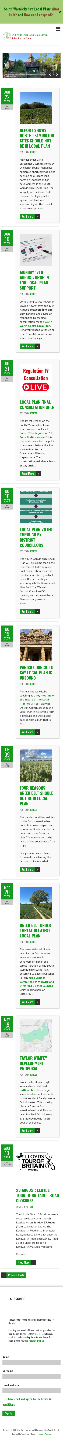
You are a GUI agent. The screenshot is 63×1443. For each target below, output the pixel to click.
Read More (27, 216)
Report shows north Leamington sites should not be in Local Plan (37, 138)
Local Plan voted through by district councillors (36, 537)
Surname (7, 1371)
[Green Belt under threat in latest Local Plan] (36, 889)
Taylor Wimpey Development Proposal (33, 1063)
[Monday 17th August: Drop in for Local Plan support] (36, 236)
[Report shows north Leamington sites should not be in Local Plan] (36, 94)
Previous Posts (16, 1275)
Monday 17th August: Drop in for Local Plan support (34, 280)
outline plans (28, 1090)
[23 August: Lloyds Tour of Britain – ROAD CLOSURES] (36, 1146)
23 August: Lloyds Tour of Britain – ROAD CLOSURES (37, 1195)
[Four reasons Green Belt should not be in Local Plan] (36, 751)
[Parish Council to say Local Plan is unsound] (36, 631)
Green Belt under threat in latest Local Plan (35, 930)
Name (5, 1357)
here (50, 595)
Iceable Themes (45, 1434)
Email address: (11, 1385)
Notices (33, 152)
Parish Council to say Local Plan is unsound (36, 672)
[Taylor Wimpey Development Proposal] (36, 1021)
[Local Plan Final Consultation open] (36, 365)
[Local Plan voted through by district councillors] (36, 493)
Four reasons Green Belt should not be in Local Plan (37, 796)
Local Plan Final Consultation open (37, 404)
